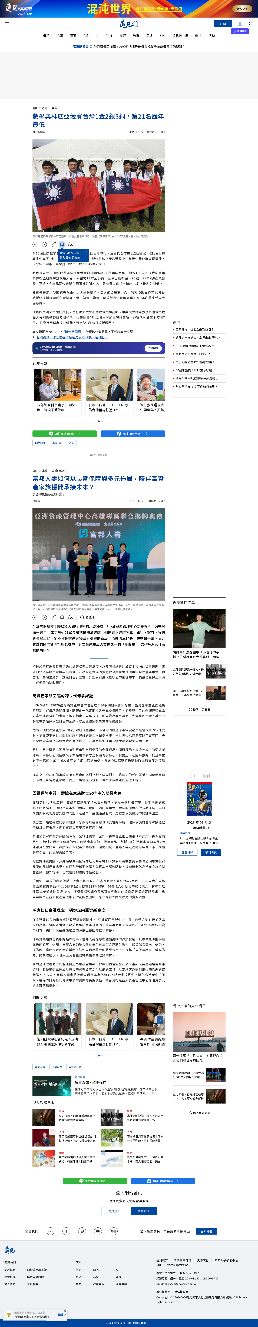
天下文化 (203, 1260)
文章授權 (9, 1277)
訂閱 (223, 24)
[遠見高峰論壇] (19, 8)
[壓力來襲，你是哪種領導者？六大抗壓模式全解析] (43, 1117)
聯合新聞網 (38, 132)
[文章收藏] (62, 244)
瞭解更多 (242, 9)
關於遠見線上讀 (37, 1269)
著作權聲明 (163, 1291)
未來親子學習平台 (226, 1260)
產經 (123, 35)
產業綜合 (185, 833)
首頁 (34, 108)
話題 (60, 35)
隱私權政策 (181, 1291)
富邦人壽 (40, 1067)
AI (98, 35)
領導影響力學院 (177, 1265)
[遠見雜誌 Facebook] (66, 1231)
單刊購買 (211, 852)
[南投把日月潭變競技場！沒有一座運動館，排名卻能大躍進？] (112, 1137)
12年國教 (40, 442)
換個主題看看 (202, 709)
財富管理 (57, 1067)
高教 (54, 108)
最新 (46, 35)
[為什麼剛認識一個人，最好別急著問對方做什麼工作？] (112, 1117)
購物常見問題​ (35, 1277)
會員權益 (32, 1284)
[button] (160, 386)
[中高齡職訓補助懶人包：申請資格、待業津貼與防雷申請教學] (43, 1158)
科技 (109, 35)
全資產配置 (75, 1067)
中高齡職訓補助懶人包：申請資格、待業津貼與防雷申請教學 (77, 1159)
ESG (162, 35)
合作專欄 (121, 1284)
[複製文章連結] (54, 244)
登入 (62, 257)
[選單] (7, 23)
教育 (136, 35)
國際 (73, 35)
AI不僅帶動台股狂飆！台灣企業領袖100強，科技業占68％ (199, 840)
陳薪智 (36, 501)
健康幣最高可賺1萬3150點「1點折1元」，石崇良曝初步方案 (77, 1138)
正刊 (192, 775)
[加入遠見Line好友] (50, 1231)
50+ (159, 1265)
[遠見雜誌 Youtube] (98, 1231)
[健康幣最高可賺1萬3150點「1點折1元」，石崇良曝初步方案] (43, 1137)
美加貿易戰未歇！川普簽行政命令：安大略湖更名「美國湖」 (146, 1159)
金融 (86, 35)
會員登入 (114, 1211)
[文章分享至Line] (34, 244)
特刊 (206, 775)
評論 (71, 442)
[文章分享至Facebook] (44, 244)
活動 (212, 35)
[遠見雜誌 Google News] (114, 1231)
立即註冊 (206, 1231)
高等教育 (57, 442)
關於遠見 (9, 1269)
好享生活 (98, 1284)
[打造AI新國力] (199, 799)
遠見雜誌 (162, 1260)
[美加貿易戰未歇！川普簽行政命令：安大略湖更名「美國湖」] (112, 1158)
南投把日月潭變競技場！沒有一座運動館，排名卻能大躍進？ (145, 1138)
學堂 (198, 35)
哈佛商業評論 (182, 1260)
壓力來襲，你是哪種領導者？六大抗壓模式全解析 (77, 1118)
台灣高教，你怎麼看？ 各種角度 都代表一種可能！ (72, 337)
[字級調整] (70, 244)
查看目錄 (187, 852)
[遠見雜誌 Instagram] (82, 1231)
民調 (149, 35)
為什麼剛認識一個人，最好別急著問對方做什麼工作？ (145, 1118)
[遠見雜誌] (129, 23)
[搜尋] (251, 23)
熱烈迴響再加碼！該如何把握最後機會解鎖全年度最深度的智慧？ (139, 46)
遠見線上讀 (180, 35)
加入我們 (9, 1284)
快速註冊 (144, 1211)
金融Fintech (59, 470)
